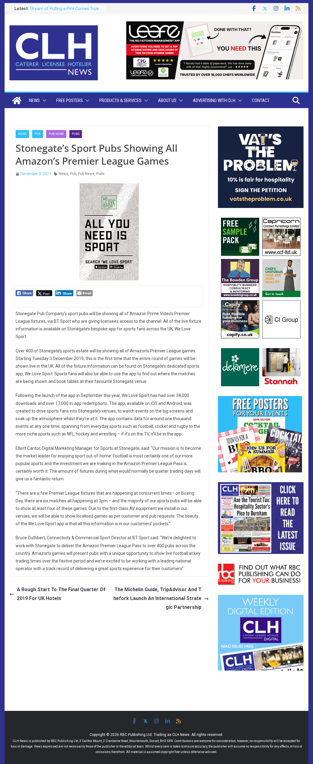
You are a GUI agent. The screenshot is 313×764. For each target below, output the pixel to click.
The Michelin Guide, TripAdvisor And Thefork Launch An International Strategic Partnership (157, 598)
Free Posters (69, 100)
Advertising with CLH (214, 100)
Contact (261, 100)
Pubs (75, 134)
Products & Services (120, 100)
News (34, 100)
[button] (43, 100)
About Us (167, 100)
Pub (38, 134)
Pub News (56, 134)
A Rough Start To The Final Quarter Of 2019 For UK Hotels (61, 594)
